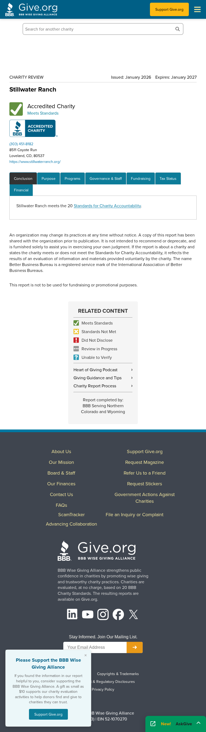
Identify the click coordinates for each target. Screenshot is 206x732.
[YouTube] (87, 615)
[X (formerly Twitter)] (133, 615)
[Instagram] (103, 615)
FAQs (61, 505)
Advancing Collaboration (71, 523)
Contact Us (61, 494)
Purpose (49, 178)
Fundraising (140, 178)
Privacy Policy (103, 689)
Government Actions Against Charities (145, 497)
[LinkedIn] (72, 615)
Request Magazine (144, 462)
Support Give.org (169, 9)
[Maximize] (198, 722)
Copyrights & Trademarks (118, 674)
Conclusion (23, 178)
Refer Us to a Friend (144, 472)
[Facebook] (118, 615)
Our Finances (61, 483)
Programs (72, 178)
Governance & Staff (106, 178)
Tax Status (168, 178)
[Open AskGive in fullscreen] (153, 723)
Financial (21, 190)
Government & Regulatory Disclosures (103, 681)
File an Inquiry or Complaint (134, 514)
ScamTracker (71, 514)
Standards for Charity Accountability (107, 206)
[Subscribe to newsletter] (135, 647)
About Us (61, 451)
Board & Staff (61, 472)
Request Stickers (144, 483)
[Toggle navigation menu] (197, 9)
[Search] (177, 29)
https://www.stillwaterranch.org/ (35, 161)
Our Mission (61, 462)
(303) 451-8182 (21, 144)
